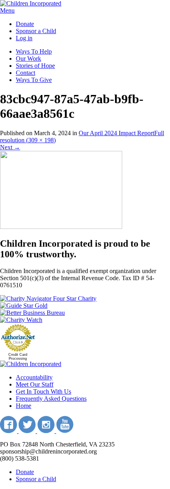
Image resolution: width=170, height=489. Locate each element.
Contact (25, 72)
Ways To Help (34, 51)
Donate (25, 23)
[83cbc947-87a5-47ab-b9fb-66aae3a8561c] (61, 226)
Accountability (34, 377)
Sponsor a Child (36, 31)
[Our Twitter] (28, 431)
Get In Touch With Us (43, 391)
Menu (7, 10)
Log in (24, 38)
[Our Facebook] (9, 431)
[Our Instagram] (46, 431)
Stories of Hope (35, 65)
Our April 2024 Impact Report (116, 133)
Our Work (28, 58)
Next (10, 147)
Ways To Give (34, 79)
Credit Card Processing (17, 357)
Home (23, 405)
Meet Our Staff (34, 384)
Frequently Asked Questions (51, 398)
